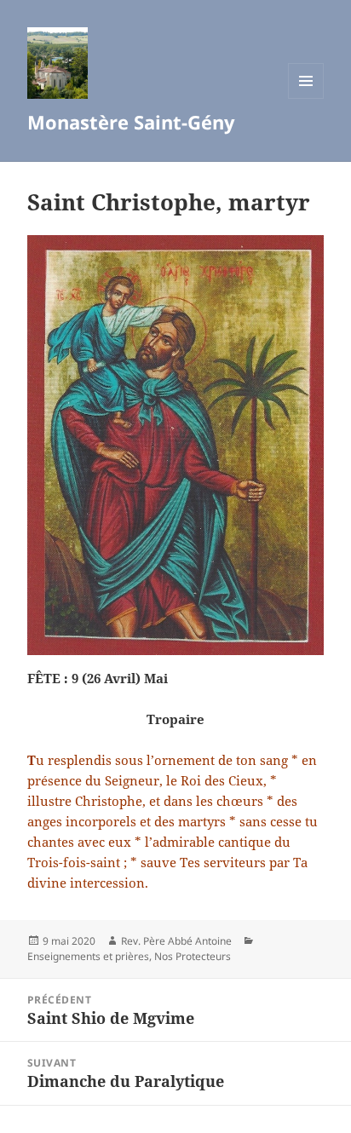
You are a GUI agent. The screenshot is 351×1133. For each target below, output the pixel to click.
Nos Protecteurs (192, 956)
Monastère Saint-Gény (131, 122)
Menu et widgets (306, 98)
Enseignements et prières (88, 956)
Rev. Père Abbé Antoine (176, 941)
